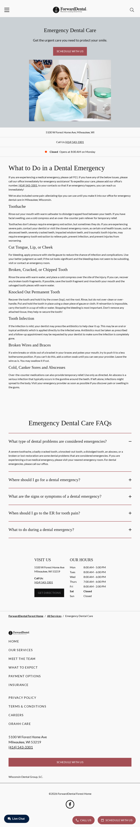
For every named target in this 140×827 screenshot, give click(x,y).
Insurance (19, 685)
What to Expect (23, 667)
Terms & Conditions (27, 706)
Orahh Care (20, 724)
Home (14, 641)
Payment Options (25, 676)
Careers (16, 715)
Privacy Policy (22, 697)
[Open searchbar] (132, 10)
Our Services (21, 650)
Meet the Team (22, 659)
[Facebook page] (70, 804)
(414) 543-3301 (74, 142)
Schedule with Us (70, 51)
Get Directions (49, 592)
